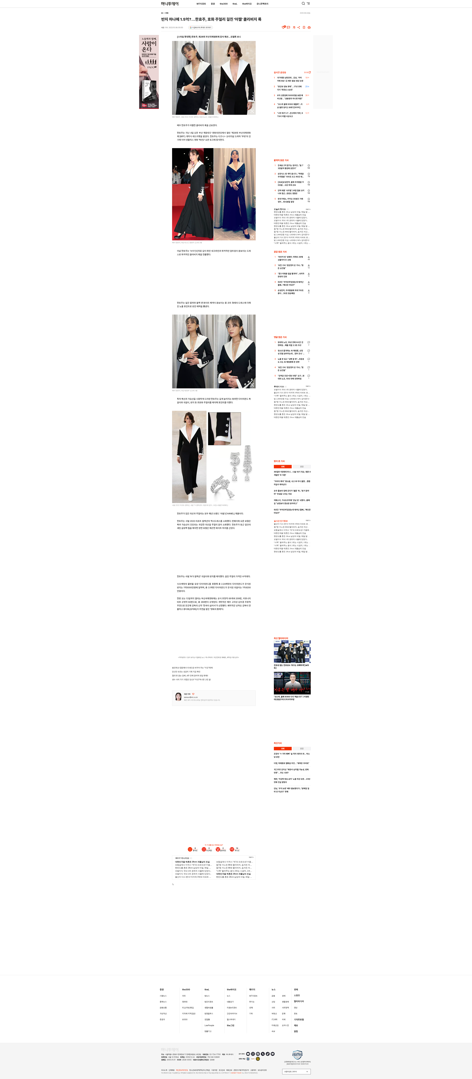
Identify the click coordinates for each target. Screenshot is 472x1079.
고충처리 (253, 1070)
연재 (251, 1008)
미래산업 (275, 1025)
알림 (296, 1031)
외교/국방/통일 (188, 1008)
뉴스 (228, 996)
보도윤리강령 (262, 1070)
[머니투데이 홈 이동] (169, 1050)
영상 (295, 1008)
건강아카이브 (232, 1013)
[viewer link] (252, 111)
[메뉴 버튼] (308, 3)
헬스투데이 (231, 1019)
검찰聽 (207, 1019)
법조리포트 (209, 1002)
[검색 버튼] (303, 3)
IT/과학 (274, 1019)
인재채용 (172, 1070)
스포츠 (297, 995)
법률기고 (208, 1031)
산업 (273, 1002)
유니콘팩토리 (262, 3)
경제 (283, 996)
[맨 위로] (467, 1069)
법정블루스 (209, 1013)
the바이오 (247, 3)
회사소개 (164, 1070)
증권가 (162, 1019)
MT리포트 (201, 3)
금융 (273, 996)
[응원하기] (193, 694)
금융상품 (163, 1008)
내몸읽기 (230, 1002)
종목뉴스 (163, 1002)
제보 (296, 1025)
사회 (273, 1008)
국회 (184, 996)
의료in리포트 (232, 1008)
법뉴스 (207, 996)
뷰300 (184, 1019)
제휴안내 (229, 1070)
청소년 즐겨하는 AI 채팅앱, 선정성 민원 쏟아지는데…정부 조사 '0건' (291, 353)
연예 (166, 13)
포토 (295, 1013)
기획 (251, 1013)
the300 (224, 3)
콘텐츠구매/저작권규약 (241, 1070)
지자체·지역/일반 (188, 1013)
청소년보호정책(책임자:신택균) (199, 1070)
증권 (213, 3)
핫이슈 (251, 1002)
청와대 (184, 1002)
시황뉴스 (163, 996)
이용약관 (214, 1070)
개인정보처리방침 (182, 1070)
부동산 (274, 1013)
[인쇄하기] (309, 27)
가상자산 (163, 1013)
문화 (283, 1013)
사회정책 (285, 1008)
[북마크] (304, 27)
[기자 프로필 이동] (178, 697)
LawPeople (209, 1025)
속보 (273, 1031)
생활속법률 (209, 1008)
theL (235, 3)
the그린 (230, 1025)
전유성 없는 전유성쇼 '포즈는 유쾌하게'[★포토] (291, 666)
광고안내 (222, 1070)
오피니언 (285, 1025)
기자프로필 (299, 1019)
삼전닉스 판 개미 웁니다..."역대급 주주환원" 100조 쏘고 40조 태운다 (291, 177)
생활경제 (285, 1002)
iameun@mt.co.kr (191, 697)
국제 (283, 1019)
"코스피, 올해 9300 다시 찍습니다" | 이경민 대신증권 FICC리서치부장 (291, 698)
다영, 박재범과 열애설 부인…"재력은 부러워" (291, 763)
